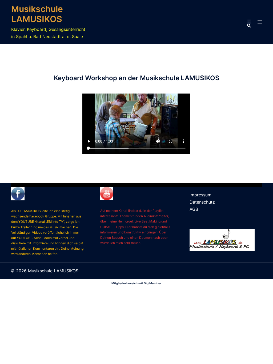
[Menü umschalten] (260, 22)
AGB (194, 209)
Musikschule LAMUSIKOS (37, 14)
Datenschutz (202, 202)
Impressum (200, 194)
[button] (249, 22)
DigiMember (153, 283)
